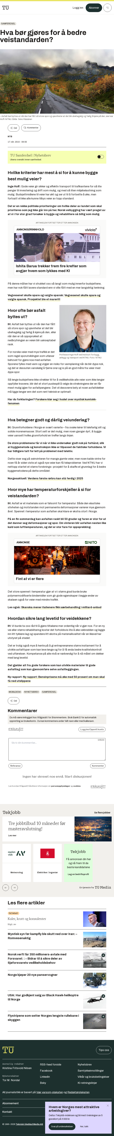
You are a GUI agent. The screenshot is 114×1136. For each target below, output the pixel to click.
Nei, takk (84, 1126)
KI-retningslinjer (87, 1082)
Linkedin (45, 1076)
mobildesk (15, 692)
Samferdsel (8, 24)
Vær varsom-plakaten (49, 1092)
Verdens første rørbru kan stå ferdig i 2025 (55, 478)
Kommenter (32, 128)
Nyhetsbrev (31, 692)
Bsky (43, 1082)
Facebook (46, 1070)
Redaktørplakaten (78, 1092)
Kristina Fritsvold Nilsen (17, 1068)
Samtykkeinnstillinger (91, 1070)
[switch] (100, 157)
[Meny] (107, 8)
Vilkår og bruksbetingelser (93, 1076)
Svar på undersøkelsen (62, 1126)
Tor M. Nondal (11, 1080)
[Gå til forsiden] (5, 7)
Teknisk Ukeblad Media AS (29, 1124)
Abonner (94, 7)
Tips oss (104, 1050)
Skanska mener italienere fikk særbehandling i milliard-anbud (61, 607)
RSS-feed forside (50, 1064)
